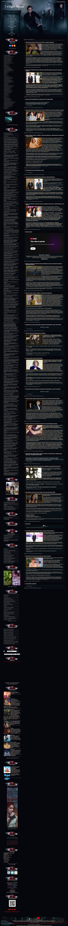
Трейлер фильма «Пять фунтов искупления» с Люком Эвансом (9, 286)
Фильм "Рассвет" (7, 61)
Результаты (9, 863)
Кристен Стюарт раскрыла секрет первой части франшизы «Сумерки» (11, 365)
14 (13, 841)
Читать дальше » (45, 65)
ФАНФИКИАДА (6, 519)
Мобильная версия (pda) (34, 922)
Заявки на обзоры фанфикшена (9, 561)
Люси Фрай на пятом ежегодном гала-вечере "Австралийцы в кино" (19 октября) (43, 388)
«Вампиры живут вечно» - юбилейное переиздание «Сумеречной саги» (10, 195)
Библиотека (6, 71)
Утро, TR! (6, 94)
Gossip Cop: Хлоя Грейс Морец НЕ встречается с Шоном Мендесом (40, 177)
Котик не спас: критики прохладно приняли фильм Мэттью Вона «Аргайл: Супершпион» (11, 396)
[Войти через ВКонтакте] (10, 46)
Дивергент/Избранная (8, 81)
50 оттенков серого (30, 451)
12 (10, 841)
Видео (28, 261)
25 (9, 844)
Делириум (6, 83)
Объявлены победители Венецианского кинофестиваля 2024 (11, 257)
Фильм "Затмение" (7, 60)
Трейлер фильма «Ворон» (8, 320)
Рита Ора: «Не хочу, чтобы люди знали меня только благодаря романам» (41, 423)
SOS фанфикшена (7, 552)
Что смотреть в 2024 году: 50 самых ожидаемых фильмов (10, 452)
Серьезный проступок (8, 598)
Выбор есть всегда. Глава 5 (8, 630)
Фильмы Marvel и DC (7, 90)
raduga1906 (12, 892)
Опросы (5, 75)
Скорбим (5, 313)
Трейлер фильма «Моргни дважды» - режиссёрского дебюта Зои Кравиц (10, 307)
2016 (28, 39)
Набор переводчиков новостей (9, 502)
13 (12, 841)
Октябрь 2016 (12, 836)
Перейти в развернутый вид (12, 684)
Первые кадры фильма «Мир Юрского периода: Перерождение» (10, 253)
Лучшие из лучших (7, 553)
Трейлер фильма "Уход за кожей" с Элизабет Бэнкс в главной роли (10, 273)
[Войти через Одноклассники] (15, 46)
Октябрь (31, 39)
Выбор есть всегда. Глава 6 (8, 629)
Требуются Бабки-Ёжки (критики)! (9, 509)
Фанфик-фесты (6, 538)
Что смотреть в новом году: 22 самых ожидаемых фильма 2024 (10, 441)
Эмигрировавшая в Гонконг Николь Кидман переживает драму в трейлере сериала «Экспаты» (11, 468)
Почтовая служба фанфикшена (9, 558)
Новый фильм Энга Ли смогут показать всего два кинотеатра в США (40, 492)
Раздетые (5, 610)
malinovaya (16, 892)
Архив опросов (14, 863)
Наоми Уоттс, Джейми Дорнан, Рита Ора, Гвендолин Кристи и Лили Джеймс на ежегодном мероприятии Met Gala (11, 299)
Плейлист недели (7, 99)
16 (16, 841)
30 (16, 844)
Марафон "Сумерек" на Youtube (9, 151)
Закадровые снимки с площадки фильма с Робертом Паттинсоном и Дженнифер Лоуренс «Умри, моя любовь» (11, 264)
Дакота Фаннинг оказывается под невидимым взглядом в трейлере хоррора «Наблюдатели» (11, 343)
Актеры (5, 64)
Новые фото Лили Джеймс (8, 394)
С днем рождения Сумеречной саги (10, 174)
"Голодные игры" (7, 76)
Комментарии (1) (40, 201)
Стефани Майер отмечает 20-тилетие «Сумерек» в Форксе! (10, 149)
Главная (54, 2)
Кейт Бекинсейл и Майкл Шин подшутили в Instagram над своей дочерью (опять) (43, 466)
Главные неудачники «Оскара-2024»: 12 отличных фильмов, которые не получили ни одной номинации (11, 331)
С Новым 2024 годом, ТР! (8, 453)
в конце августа (60, 51)
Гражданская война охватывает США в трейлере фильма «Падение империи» (10, 399)
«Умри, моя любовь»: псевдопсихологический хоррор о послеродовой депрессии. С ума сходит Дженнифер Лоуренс (10, 177)
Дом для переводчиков (8, 556)
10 (7, 841)
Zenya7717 (8, 892)
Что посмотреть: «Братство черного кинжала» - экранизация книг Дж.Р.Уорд (10, 167)
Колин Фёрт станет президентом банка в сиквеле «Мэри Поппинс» (40, 530)
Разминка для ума (7, 100)
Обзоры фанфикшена (8, 559)
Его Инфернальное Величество (9, 616)
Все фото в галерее (44, 327)
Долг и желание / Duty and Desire (9, 601)
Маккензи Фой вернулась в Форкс (10, 137)
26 (10, 844)
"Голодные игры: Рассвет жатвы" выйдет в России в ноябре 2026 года (11, 147)
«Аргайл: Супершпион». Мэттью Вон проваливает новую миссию (10, 374)
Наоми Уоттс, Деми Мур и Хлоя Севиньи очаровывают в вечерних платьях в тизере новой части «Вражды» (11, 465)
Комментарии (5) (42, 174)
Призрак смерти (44, 255)
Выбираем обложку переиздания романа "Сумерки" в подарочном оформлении (11, 142)
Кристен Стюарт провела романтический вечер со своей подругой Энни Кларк (43, 398)
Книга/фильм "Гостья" (8, 62)
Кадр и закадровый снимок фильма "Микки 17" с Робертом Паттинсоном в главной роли (11, 231)
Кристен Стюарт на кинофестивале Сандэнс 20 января (10, 414)
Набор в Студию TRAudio (8, 506)
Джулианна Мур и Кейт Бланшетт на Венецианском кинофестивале (10, 261)
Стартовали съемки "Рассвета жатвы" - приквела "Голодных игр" (11, 172)
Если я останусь (7, 88)
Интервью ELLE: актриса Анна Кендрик (34, 358)
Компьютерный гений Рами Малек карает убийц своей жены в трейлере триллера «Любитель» (11, 214)
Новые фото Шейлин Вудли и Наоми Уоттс (11, 246)
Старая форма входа (12, 48)
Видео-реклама (29, 231)
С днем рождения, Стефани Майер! (10, 209)
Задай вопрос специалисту (8, 535)
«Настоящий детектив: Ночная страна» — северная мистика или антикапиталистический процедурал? (11, 422)
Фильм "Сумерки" (7, 57)
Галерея (5, 65)
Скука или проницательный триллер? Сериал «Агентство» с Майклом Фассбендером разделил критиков (10, 220)
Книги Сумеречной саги (8, 56)
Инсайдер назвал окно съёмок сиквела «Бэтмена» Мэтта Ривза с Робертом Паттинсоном (10, 456)
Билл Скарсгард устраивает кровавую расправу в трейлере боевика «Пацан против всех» (11, 351)
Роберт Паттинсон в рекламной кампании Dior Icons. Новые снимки (11, 238)
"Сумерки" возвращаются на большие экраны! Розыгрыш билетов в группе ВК (10, 139)
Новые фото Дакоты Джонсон (9, 392)
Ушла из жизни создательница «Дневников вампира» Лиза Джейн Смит (11, 193)
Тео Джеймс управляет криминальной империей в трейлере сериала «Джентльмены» (10, 355)
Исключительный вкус (8, 619)
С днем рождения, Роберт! (8, 134)
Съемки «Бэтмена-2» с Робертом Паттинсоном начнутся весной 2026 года (11, 170)
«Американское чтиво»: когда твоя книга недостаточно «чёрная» (11, 368)
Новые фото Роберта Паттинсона (10, 247)
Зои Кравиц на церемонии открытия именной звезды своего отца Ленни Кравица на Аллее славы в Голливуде (11, 318)
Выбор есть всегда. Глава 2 (8, 635)
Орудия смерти (7, 79)
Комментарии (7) (37, 421)
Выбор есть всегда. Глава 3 (8, 633)
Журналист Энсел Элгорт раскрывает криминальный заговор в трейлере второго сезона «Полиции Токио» (11, 438)
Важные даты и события (8, 70)
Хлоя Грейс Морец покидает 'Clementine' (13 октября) (35, 104)
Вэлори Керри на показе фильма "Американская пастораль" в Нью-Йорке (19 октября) (42, 458)
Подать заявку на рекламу (12, 586)
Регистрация (58, 2)
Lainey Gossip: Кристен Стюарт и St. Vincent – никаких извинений (40, 42)
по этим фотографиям (48, 53)
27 (12, 844)
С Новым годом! (7, 208)
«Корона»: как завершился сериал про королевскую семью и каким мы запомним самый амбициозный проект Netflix (11, 474)
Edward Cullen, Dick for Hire (8, 599)
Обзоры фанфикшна (7, 69)
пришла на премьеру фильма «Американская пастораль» (52, 400)
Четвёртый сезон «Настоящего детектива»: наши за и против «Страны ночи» (11, 346)
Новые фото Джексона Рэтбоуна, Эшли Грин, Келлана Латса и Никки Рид (11, 277)
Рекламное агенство (7, 104)
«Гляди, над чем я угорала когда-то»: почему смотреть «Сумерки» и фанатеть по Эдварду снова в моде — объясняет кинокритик (11, 164)
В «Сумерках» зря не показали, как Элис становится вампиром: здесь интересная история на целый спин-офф (11, 156)
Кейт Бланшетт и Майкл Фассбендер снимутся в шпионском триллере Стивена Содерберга (11, 409)
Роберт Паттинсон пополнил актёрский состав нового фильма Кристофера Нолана (11, 217)
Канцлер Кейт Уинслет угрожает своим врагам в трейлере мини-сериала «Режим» (11, 391)
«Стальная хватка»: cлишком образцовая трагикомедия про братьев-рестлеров (11, 428)
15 (15, 841)
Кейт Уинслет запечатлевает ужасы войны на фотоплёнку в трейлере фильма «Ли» (11, 304)
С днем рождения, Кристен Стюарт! (10, 310)
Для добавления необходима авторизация (12, 682)
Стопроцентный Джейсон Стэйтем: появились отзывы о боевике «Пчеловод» (11, 435)
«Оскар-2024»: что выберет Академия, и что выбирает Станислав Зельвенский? (11, 328)
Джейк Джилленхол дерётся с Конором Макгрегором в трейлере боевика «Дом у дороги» (10, 406)
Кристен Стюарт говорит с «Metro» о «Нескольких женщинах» (39, 292)
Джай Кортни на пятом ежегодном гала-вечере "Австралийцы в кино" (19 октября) (43, 324)
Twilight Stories (6, 615)
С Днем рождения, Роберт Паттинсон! (10, 184)
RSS (64, 2)
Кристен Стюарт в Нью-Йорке (9, 322)
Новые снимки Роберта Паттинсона (10, 201)
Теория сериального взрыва (9, 102)
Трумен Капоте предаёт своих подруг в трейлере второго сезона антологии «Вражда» (10, 449)
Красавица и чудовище (8, 85)
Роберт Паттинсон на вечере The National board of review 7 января (11, 204)
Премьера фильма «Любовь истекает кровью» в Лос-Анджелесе (10, 334)
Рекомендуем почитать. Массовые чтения (35, 170)
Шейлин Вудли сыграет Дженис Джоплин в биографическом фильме (11, 255)
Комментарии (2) (37, 229)
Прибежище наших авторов (8, 555)
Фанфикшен (6, 66)
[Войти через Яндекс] (12, 46)
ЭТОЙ (16, 770)
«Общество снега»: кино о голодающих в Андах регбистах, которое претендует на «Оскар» (11, 425)
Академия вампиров (7, 80)
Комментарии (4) (37, 67)
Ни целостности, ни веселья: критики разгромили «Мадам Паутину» (10, 379)
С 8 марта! (6, 136)
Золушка (5, 84)
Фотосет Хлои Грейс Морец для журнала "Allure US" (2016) (36, 103)
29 (15, 844)
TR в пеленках (6, 98)
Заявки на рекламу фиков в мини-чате (12, 683)
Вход (62, 2)
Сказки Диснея (6, 89)
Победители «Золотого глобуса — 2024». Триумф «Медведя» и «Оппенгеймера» (11, 443)
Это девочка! (6, 308)
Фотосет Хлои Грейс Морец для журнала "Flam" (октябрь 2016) (39, 99)
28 (13, 844)
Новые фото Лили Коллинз (8, 228)
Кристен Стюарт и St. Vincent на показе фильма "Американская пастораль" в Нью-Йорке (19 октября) (44, 459)
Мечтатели (6, 596)
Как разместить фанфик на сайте (9, 550)
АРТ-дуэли (6, 107)
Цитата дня (6, 95)
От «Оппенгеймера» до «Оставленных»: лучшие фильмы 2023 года (11, 459)
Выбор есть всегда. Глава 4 (8, 632)
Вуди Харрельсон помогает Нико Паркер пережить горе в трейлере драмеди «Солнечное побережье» (11, 416)
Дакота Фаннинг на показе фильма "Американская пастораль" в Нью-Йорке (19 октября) (42, 457)
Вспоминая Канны (7, 284)
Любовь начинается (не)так (8, 613)
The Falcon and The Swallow (8, 607)
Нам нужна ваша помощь (8, 275)
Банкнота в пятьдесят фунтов (9, 612)
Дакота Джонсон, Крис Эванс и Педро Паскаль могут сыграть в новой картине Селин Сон (10, 385)
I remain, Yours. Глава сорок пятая (10, 638)
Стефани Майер (7, 55)
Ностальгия (6, 93)
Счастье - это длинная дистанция (10, 618)
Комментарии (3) (40, 107)
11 (9, 841)
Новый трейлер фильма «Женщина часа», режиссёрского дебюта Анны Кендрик (11, 244)
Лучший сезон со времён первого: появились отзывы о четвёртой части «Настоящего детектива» (10, 446)
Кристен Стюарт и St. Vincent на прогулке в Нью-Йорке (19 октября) (38, 460)
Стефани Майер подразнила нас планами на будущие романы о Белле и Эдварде (11, 144)
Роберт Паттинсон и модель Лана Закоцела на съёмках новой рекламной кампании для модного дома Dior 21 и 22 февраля (11, 360)
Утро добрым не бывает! (31, 583)
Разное (5, 108)
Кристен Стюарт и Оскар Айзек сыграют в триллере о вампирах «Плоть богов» (11, 302)
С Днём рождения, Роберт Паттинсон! (10, 295)
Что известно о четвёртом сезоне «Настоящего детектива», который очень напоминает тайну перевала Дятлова (11, 462)
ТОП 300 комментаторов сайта (12, 124)
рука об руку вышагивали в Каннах (52, 48)
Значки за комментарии (8, 517)
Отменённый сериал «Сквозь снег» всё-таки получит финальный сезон (11, 315)
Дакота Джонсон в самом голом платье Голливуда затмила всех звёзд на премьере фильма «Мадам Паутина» (11, 382)
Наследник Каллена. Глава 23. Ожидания (11, 641)
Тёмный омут (6, 595)
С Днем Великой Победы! (8, 296)
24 (7, 844)
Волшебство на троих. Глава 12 (9, 643)
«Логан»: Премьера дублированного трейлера (35, 333)
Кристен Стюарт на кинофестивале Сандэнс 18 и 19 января (10, 419)
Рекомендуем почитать (8, 103)
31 (7, 845)
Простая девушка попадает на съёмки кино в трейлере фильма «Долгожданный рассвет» (11, 388)
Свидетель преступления (8, 604)
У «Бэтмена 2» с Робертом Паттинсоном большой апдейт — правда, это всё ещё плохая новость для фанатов (11, 267)
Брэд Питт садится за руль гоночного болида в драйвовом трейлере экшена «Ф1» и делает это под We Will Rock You (11, 271)
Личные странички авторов (8, 562)
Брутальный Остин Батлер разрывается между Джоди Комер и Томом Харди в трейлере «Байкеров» (11, 340)
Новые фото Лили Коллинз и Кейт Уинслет (11, 259)
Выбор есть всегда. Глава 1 (8, 640)
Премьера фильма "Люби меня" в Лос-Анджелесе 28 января (10, 197)
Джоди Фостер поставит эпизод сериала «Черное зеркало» (38, 556)
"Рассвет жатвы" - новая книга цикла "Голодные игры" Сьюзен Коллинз (10, 190)
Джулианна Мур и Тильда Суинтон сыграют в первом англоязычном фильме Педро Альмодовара (11, 401)
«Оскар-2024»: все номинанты (9, 411)
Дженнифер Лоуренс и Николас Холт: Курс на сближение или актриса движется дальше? (45, 110)
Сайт (5, 74)
